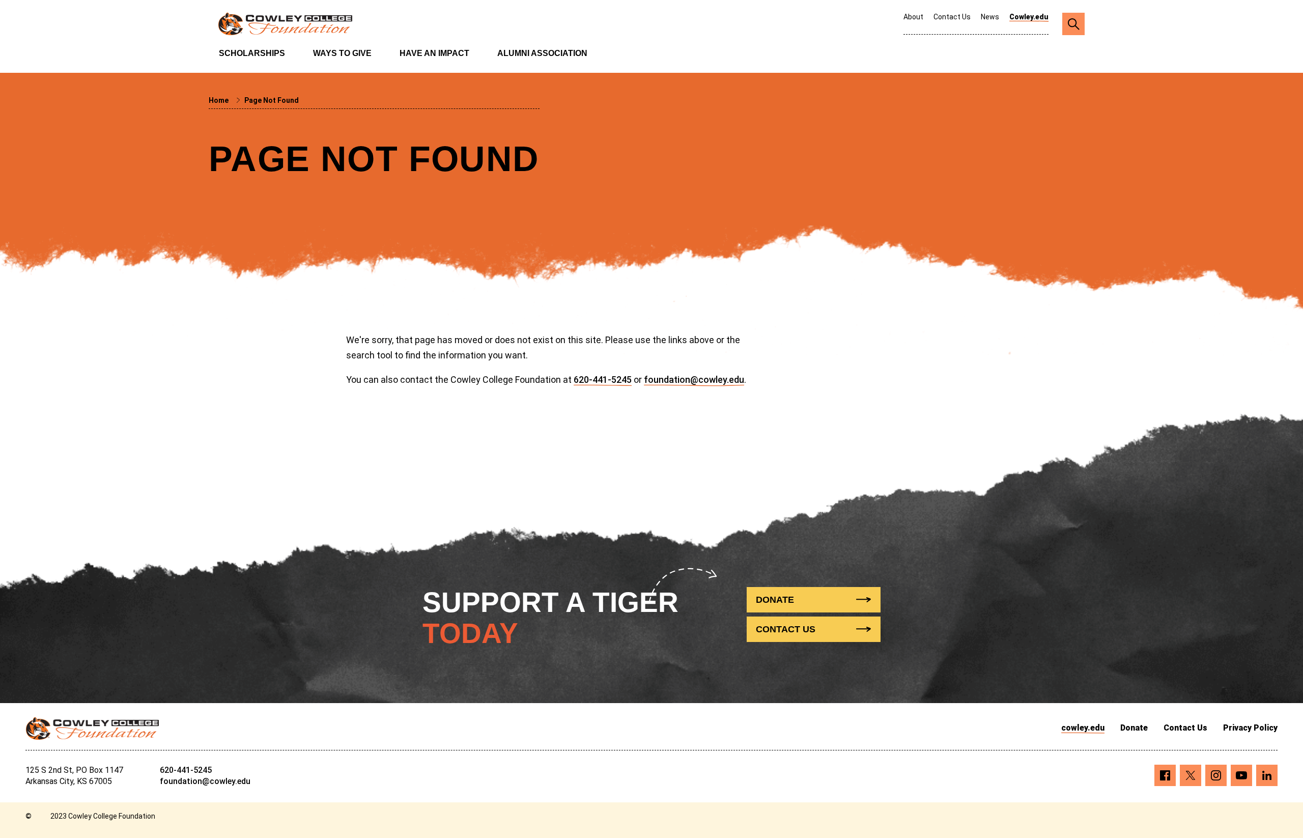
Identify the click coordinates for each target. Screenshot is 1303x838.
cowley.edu (1082, 728)
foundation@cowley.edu (694, 379)
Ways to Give (342, 53)
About (913, 17)
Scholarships (252, 53)
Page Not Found (271, 100)
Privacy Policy (1250, 728)
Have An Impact (434, 53)
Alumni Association (542, 53)
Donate (1134, 728)
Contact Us (952, 17)
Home (219, 100)
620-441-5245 (603, 379)
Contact (785, 629)
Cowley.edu (1029, 17)
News (990, 17)
